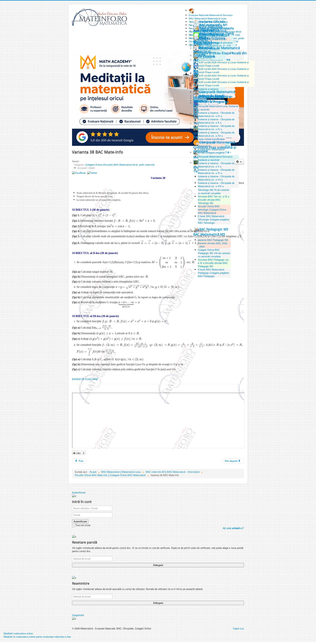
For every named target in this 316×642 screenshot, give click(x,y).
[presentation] (104, 215)
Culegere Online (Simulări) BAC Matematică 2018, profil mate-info (120, 164)
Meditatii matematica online (18, 633)
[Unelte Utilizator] (239, 161)
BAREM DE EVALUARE (85, 379)
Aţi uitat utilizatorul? (233, 528)
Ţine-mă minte (82, 525)
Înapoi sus (238, 628)
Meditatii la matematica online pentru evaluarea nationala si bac (37, 636)
